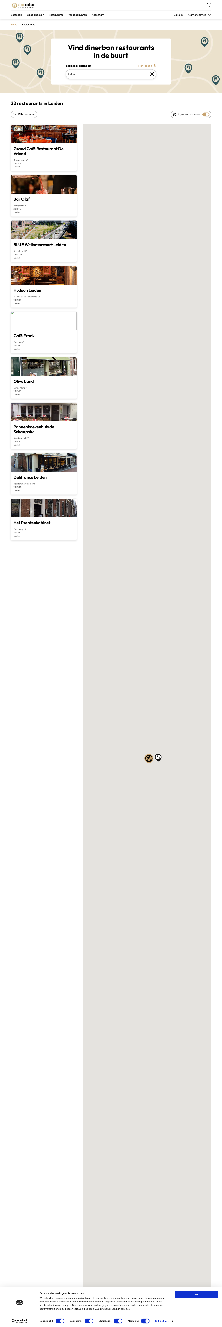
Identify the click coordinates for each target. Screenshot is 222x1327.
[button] (148, 758)
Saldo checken (35, 14)
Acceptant (98, 14)
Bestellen (16, 14)
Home (14, 24)
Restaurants (56, 14)
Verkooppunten (77, 14)
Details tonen (162, 1321)
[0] (208, 5)
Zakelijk (178, 14)
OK (197, 1294)
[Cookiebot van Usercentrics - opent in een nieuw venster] (19, 1321)
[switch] (89, 1321)
